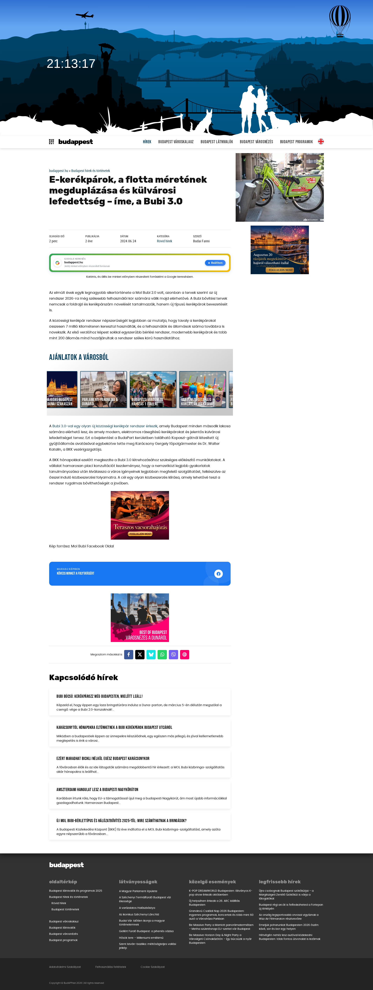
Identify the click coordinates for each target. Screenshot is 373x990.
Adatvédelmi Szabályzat (65, 967)
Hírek (147, 142)
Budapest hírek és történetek (90, 170)
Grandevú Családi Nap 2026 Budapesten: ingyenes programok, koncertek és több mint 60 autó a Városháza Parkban (221, 915)
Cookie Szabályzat (153, 967)
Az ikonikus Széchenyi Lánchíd (139, 914)
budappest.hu (58, 170)
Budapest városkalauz (176, 142)
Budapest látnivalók (217, 142)
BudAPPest (75, 142)
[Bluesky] (151, 654)
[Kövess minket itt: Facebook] (218, 574)
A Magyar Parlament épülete (138, 891)
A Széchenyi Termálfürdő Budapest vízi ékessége (145, 899)
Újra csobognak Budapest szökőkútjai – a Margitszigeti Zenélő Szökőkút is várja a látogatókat (286, 895)
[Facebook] (128, 654)
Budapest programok (296, 142)
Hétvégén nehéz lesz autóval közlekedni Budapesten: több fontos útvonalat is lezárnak (289, 937)
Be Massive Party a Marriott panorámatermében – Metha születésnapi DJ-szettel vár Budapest (221, 927)
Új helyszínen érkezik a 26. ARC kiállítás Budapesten (214, 903)
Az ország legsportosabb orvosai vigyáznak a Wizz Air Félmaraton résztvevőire (288, 917)
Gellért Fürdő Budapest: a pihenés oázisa (146, 931)
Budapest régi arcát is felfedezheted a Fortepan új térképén (291, 907)
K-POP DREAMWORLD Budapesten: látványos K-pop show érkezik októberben (220, 893)
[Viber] (173, 654)
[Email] (184, 654)
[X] (140, 654)
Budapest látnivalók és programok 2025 (75, 891)
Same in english (321, 141)
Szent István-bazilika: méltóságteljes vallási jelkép (147, 946)
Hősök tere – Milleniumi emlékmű (141, 938)
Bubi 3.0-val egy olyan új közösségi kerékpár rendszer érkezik (104, 426)
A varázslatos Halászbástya (137, 908)
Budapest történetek (65, 909)
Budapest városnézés (256, 142)
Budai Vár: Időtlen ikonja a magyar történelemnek (142, 922)
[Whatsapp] (162, 654)
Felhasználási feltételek (110, 967)
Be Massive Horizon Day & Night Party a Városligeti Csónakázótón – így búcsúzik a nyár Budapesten (220, 939)
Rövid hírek (164, 241)
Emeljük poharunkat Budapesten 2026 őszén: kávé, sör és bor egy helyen (289, 927)
